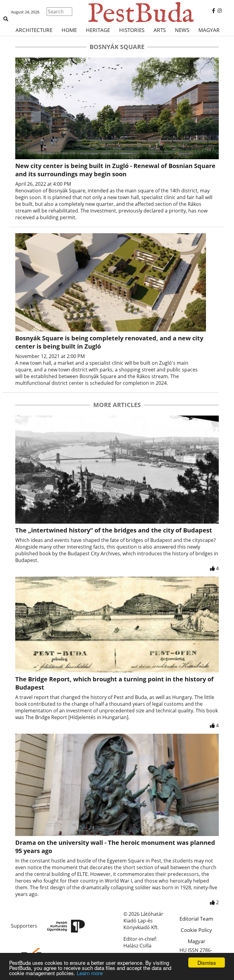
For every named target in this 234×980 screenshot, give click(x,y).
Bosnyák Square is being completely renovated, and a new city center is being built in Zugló (109, 342)
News (182, 29)
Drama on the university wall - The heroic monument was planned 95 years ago (115, 846)
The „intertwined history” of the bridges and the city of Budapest (113, 530)
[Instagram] (220, 10)
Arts (160, 29)
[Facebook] (213, 10)
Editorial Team (196, 918)
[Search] (6, 19)
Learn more (90, 973)
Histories (131, 29)
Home (69, 29)
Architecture (34, 29)
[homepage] (117, 12)
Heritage (98, 29)
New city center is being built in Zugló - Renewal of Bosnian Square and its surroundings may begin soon (115, 170)
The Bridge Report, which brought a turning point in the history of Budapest (114, 683)
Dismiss (206, 962)
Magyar (209, 29)
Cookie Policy (196, 929)
